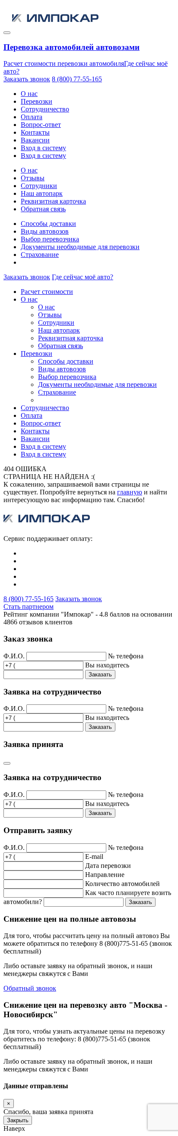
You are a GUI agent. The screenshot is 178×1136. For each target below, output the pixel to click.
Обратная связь (43, 209)
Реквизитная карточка (53, 201)
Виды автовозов (45, 231)
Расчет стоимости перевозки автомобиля (63, 63)
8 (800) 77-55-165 (77, 79)
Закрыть (18, 1120)
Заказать (100, 674)
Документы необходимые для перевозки (80, 246)
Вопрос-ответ (41, 124)
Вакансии (35, 140)
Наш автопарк (42, 193)
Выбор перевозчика (50, 239)
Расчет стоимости (47, 291)
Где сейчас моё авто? (82, 277)
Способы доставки (48, 223)
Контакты (35, 132)
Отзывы (32, 178)
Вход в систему (43, 147)
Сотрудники (39, 185)
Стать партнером (28, 606)
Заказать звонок (26, 79)
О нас (29, 93)
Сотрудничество (45, 109)
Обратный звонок (29, 988)
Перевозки (36, 101)
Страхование (40, 254)
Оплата (31, 116)
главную (129, 492)
